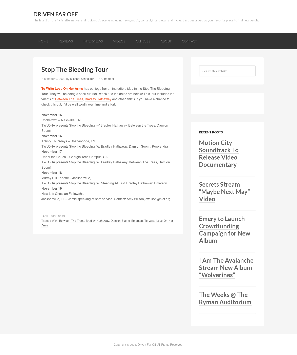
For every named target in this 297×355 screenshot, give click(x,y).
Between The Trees (69, 99)
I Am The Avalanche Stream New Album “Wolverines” (226, 267)
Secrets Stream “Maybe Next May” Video (224, 191)
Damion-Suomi (120, 221)
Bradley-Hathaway (97, 221)
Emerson (137, 221)
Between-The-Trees (71, 221)
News (61, 216)
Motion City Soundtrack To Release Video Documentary (219, 153)
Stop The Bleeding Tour (74, 69)
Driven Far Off (55, 14)
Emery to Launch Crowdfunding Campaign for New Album (224, 229)
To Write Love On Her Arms (62, 88)
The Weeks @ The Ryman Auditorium (225, 298)
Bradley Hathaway (98, 99)
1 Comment (106, 79)
